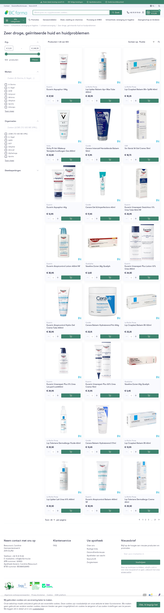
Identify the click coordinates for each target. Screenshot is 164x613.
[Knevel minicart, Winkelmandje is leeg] (148, 12)
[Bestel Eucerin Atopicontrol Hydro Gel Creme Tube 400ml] (71, 336)
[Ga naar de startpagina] (16, 12)
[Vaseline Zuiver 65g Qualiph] (141, 360)
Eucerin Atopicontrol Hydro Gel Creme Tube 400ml (61, 326)
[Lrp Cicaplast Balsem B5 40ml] (141, 419)
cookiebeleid (38, 608)
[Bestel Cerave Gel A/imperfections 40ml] (110, 219)
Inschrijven (141, 562)
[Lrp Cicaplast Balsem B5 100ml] (141, 301)
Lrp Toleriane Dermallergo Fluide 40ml (64, 443)
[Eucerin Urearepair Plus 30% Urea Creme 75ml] (102, 360)
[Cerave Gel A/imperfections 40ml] (102, 183)
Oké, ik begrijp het (148, 604)
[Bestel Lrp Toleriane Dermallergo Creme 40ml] (149, 511)
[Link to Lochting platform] (159, 594)
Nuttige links (92, 548)
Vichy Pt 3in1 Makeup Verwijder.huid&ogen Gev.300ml (61, 149)
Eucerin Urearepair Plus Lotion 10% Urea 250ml (140, 267)
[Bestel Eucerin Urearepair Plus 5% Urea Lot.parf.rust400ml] (71, 395)
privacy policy (126, 572)
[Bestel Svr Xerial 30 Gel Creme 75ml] (149, 160)
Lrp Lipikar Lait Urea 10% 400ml (60, 499)
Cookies (50, 595)
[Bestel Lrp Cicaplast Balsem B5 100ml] (149, 336)
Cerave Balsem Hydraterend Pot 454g (102, 325)
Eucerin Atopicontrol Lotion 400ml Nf (63, 266)
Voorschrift (33, 6)
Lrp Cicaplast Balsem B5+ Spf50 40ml (141, 89)
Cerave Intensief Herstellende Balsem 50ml (102, 149)
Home (6, 25)
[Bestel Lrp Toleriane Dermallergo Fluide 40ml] (71, 452)
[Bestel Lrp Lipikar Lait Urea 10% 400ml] (71, 511)
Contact (7, 6)
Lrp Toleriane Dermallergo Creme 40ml (139, 500)
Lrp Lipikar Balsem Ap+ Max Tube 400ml (100, 90)
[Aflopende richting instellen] (158, 42)
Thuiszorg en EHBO (94, 20)
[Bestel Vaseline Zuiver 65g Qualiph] (149, 395)
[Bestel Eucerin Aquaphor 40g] (71, 219)
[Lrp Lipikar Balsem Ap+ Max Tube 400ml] (102, 65)
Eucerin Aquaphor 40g (57, 207)
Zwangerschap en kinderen (149, 20)
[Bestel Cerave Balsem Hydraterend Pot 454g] (110, 336)
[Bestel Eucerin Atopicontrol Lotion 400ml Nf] (71, 277)
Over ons (91, 545)
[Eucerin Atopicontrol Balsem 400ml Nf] (102, 475)
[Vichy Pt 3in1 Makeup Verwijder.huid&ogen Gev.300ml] (63, 124)
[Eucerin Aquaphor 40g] (63, 183)
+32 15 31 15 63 (18, 556)
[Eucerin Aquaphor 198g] (63, 65)
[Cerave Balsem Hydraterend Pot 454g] (102, 301)
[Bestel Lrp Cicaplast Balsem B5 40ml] (149, 452)
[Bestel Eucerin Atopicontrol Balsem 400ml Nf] (110, 511)
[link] (140, 519)
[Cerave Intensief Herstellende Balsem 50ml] (102, 124)
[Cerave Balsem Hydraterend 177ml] (102, 419)
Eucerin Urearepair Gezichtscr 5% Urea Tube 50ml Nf (140, 208)
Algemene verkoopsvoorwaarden (17, 595)
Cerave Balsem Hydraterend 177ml (101, 443)
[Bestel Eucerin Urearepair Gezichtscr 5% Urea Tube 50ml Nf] (149, 219)
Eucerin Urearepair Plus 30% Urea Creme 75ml (101, 385)
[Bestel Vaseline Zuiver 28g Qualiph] (110, 277)
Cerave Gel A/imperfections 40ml (100, 207)
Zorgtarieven (92, 562)
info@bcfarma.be (22, 558)
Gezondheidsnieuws (19, 6)
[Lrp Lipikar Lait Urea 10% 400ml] (63, 475)
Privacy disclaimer (38, 595)
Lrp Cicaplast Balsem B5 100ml (138, 325)
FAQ (55, 545)
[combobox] (71, 12)
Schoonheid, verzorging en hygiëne (120, 20)
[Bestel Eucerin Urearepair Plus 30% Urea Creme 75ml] (110, 395)
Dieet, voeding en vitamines (71, 20)
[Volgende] (158, 519)
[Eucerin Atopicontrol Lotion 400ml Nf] (63, 242)
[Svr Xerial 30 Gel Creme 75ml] (141, 124)
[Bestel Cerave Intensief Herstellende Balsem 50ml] (110, 160)
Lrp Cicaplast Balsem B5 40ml (138, 443)
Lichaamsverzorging (48, 25)
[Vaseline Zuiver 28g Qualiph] (102, 242)
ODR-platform (60, 595)
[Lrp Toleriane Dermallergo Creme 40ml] (141, 475)
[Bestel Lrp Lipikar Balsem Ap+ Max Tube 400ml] (110, 101)
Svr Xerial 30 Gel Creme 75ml (137, 148)
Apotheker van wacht (96, 555)
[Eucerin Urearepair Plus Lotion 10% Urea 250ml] (141, 242)
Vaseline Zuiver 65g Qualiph (137, 384)
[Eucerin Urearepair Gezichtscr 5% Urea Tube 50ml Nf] (141, 183)
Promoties (35, 20)
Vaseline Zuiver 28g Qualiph (98, 266)
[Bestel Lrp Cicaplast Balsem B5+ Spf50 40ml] (149, 101)
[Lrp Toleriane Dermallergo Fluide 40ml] (63, 419)
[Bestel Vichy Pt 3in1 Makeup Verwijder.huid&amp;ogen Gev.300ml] (71, 160)
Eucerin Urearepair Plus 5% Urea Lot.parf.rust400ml (61, 385)
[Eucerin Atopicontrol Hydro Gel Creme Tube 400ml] (63, 301)
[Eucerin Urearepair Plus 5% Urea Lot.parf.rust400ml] (63, 360)
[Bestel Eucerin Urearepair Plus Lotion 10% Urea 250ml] (149, 277)
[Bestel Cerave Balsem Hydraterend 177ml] (110, 452)
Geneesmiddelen (50, 20)
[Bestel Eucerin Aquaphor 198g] (71, 101)
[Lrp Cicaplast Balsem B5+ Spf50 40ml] (141, 65)
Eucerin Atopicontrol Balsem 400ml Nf (101, 500)
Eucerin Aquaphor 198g (57, 89)
